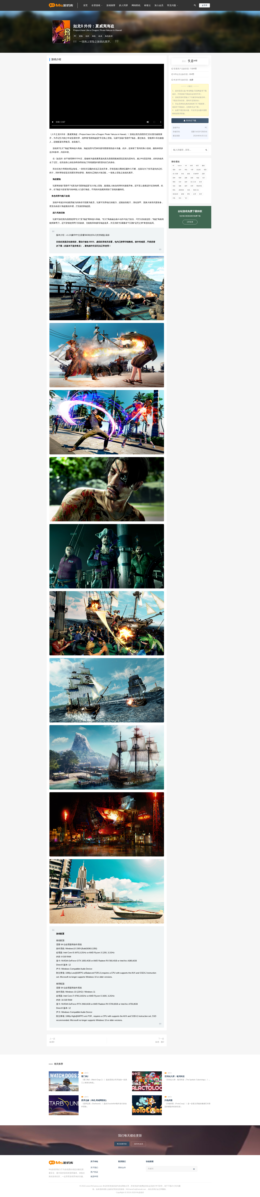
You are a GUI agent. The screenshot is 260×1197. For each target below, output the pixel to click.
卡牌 (192, 169)
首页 (85, 5)
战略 (186, 178)
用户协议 (94, 1172)
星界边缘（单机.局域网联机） (94, 1100)
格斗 (203, 178)
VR (186, 165)
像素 (203, 165)
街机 (188, 190)
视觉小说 (196, 190)
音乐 (180, 198)
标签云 (147, 5)
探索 (192, 178)
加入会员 (159, 5)
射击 (182, 173)
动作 (87, 36)
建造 (188, 173)
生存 (180, 182)
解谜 (182, 194)
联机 (174, 190)
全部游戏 (95, 5)
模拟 (174, 182)
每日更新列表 (122, 1144)
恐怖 (174, 178)
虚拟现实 (181, 190)
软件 (200, 194)
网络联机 (136, 5)
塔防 (205, 169)
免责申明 (94, 1177)
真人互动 (193, 182)
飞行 (186, 198)
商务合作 (122, 1168)
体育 (197, 165)
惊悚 (180, 178)
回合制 (198, 169)
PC (75, 36)
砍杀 (100, 36)
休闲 (191, 165)
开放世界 (196, 173)
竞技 (174, 186)
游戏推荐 (110, 5)
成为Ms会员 (138, 1144)
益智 (186, 182)
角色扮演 (109, 36)
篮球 (186, 186)
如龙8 (51, 1042)
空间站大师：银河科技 (175, 1076)
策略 (180, 186)
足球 (194, 194)
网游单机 (199, 186)
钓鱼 (174, 198)
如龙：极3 (159, 1042)
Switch (180, 165)
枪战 (197, 178)
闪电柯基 (169, 1100)
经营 (192, 186)
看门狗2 (84, 1076)
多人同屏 (123, 5)
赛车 (188, 194)
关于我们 (94, 1168)
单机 (94, 36)
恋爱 (203, 173)
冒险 (81, 36)
